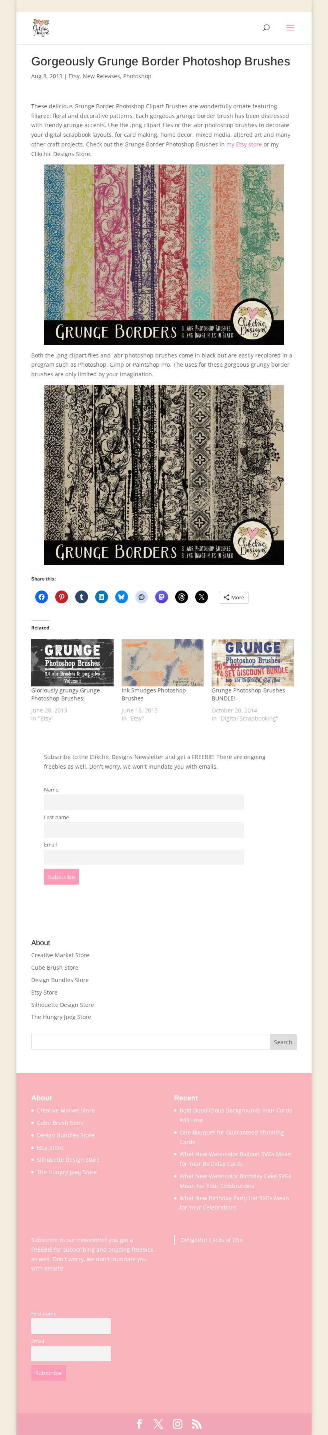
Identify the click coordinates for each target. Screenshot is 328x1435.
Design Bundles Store (60, 980)
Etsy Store (44, 992)
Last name (56, 817)
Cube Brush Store (54, 967)
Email (50, 844)
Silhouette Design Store (62, 1005)
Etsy (74, 76)
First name (43, 1313)
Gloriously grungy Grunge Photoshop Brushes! (65, 694)
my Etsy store (244, 144)
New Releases (101, 76)
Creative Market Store (60, 955)
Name (51, 789)
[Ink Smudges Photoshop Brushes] (163, 662)
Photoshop (137, 76)
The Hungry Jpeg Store (61, 1017)
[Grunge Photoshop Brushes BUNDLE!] (253, 662)
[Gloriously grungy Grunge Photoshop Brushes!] (72, 662)
